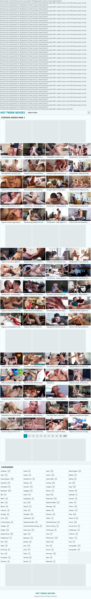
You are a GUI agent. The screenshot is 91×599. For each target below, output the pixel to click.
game (27, 495)
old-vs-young (52, 526)
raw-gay (50, 561)
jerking (27, 542)
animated (5, 487)
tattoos (73, 510)
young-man (74, 546)
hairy (27, 510)
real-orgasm (75, 471)
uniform (73, 534)
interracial (29, 530)
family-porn (29, 479)
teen (72, 514)
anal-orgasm (7, 479)
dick (4, 542)
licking (50, 483)
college (5, 526)
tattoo (73, 506)
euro (4, 554)
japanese (28, 538)
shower (73, 499)
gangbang (29, 499)
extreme (5, 561)
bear (4, 503)
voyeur (73, 538)
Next (65, 436)
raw (49, 557)
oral (49, 534)
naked (49, 510)
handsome (29, 518)
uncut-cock (74, 526)
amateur (5, 471)
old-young (51, 530)
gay (27, 503)
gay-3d (27, 506)
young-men (74, 550)
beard (4, 506)
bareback (6, 491)
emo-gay (5, 550)
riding (72, 479)
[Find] (88, 112)
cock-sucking (7, 522)
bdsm (4, 499)
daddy (5, 530)
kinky (27, 554)
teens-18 (73, 518)
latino (50, 475)
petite (49, 542)
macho (50, 491)
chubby (5, 514)
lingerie (50, 487)
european (5, 557)
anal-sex (5, 483)
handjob (28, 514)
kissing (27, 557)
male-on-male (52, 503)
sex (72, 483)
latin (49, 471)
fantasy (28, 483)
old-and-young (52, 522)
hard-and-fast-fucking (33, 526)
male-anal (51, 499)
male (49, 495)
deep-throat (7, 534)
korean (27, 561)
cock (4, 518)
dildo (4, 546)
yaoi (72, 542)
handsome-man (30, 522)
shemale (73, 495)
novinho (50, 514)
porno (49, 550)
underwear (74, 530)
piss (49, 546)
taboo (72, 503)
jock (27, 546)
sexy (72, 487)
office (49, 518)
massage (50, 506)
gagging (28, 491)
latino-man (51, 479)
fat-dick (28, 487)
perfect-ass (51, 538)
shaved (73, 491)
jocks (27, 550)
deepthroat (6, 538)
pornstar (51, 554)
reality (72, 475)
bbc (3, 495)
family (27, 475)
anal (4, 475)
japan (27, 534)
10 (60, 436)
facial (27, 471)
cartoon (5, 510)
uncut (73, 522)
